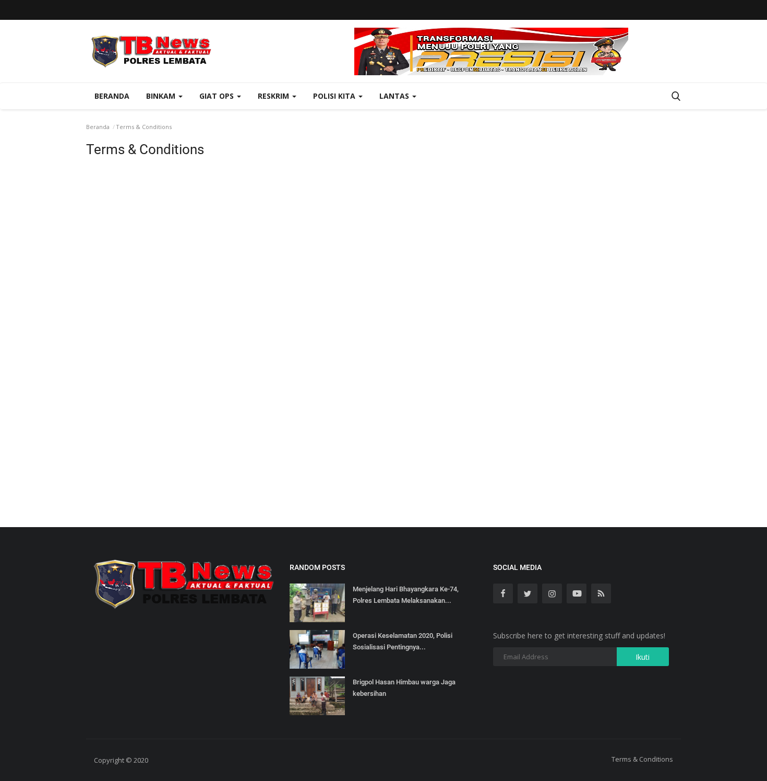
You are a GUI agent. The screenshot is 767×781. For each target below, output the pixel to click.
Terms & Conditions (642, 759)
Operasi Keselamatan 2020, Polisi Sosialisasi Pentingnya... (402, 641)
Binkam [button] (161, 96)
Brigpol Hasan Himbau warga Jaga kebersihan (404, 687)
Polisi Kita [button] (335, 96)
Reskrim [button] (274, 96)
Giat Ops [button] (217, 96)
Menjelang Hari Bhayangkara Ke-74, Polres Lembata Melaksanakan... (406, 594)
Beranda (111, 96)
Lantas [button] (395, 96)
